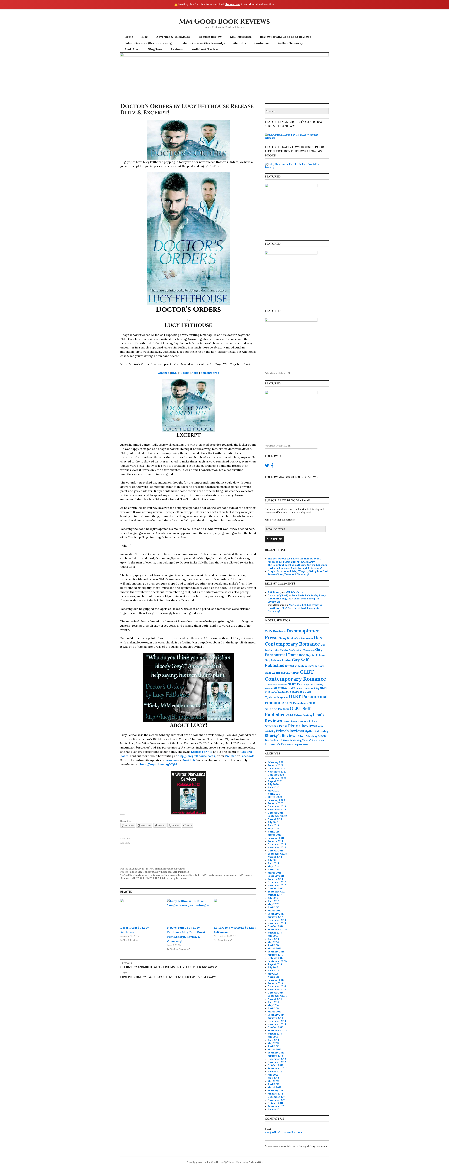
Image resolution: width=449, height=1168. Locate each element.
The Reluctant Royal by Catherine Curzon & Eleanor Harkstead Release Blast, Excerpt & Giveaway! (297, 566)
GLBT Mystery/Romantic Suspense (296, 690)
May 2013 (273, 1043)
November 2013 (277, 1024)
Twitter (230, 756)
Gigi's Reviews (316, 666)
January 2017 (275, 916)
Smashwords (210, 372)
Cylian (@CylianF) (278, 595)
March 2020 (275, 797)
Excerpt (149, 871)
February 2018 (276, 875)
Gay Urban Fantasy (296, 665)
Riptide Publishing (316, 731)
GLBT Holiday (311, 688)
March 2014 (274, 1011)
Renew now (232, 4)
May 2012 (273, 1081)
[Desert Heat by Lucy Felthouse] (141, 911)
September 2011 (277, 1106)
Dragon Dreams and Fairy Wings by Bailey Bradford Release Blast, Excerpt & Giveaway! (298, 573)
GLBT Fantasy (298, 684)
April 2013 (274, 1046)
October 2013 (275, 1027)
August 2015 (275, 964)
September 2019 (277, 815)
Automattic (255, 1162)
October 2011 (275, 1103)
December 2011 (277, 1096)
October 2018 (275, 850)
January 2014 (275, 1017)
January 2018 (275, 879)
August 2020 (275, 781)
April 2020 (274, 793)
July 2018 (273, 860)
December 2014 (277, 986)
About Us (239, 43)
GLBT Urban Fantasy (299, 715)
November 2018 (277, 847)
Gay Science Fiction (278, 660)
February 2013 (276, 1052)
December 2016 (277, 920)
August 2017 (275, 894)
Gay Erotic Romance (176, 875)
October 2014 (275, 992)
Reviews (177, 49)
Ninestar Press (276, 726)
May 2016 (273, 942)
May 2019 (273, 828)
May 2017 (273, 904)
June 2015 (273, 970)
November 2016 (277, 923)
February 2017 (276, 913)
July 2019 (273, 822)
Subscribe (274, 539)
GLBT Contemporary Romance (218, 875)
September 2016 (277, 929)
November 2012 (277, 1062)
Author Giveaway (290, 43)
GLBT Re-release (296, 703)
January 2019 (275, 841)
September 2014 (277, 995)
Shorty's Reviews (281, 735)
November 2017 (277, 885)
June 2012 (273, 1077)
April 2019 (274, 831)
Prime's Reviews (290, 731)
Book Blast (132, 49)
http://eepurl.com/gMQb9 (158, 764)
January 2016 (275, 954)
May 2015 (273, 973)
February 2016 (276, 951)
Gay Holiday (281, 650)
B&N (174, 372)
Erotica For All (201, 751)
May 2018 (273, 866)
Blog (144, 36)
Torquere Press (300, 744)
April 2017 (273, 907)
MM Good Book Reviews (224, 21)
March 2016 (274, 948)
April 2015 (273, 976)
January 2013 (275, 1055)
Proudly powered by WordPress (204, 1162)
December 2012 (277, 1059)
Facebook (247, 756)
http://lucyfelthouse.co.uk (196, 756)
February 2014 (276, 1014)
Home (129, 36)
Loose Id (287, 721)
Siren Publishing (292, 740)
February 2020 (276, 800)
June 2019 (273, 825)
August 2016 (275, 932)
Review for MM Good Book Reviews (285, 36)
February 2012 (276, 1090)
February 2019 (276, 838)
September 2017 (277, 891)
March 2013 (274, 1049)
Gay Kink (194, 875)
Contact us (261, 43)
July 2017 (273, 898)
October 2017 (275, 888)
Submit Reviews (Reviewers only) (148, 43)
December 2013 (277, 1021)
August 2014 (275, 999)
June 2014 (273, 1002)
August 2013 (275, 1033)
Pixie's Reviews (302, 725)
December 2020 (277, 768)
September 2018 (277, 853)
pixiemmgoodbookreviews (170, 868)
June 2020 (273, 787)
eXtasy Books (286, 638)
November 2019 (277, 809)
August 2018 (275, 856)
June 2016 (273, 939)
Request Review (210, 36)
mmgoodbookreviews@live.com (283, 1132)
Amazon (164, 372)
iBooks (184, 372)
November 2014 (277, 989)
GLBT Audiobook (275, 672)
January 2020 (275, 803)
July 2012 (273, 1074)
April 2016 (274, 945)
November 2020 (277, 771)
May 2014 (273, 1005)
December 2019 (277, 806)
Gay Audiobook (304, 638)
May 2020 (273, 790)
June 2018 (273, 863)
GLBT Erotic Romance (276, 684)
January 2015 (275, 983)
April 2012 (274, 1084)
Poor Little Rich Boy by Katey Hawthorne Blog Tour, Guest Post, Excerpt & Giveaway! (297, 598)
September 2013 (277, 1030)
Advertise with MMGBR (173, 36)
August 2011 (275, 1109)
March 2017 (274, 910)
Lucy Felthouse (178, 878)
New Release (310, 721)
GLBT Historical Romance (289, 688)
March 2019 (274, 834)
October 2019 (275, 812)
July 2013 (273, 1036)
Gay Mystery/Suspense (302, 650)
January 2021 (275, 765)
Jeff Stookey (275, 592)
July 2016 (273, 935)
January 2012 (275, 1093)
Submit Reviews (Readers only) (203, 43)
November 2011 (277, 1100)
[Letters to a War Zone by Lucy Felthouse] (235, 911)
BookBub (188, 760)
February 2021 (276, 762)
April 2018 (274, 869)
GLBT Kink (138, 878)
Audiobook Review (204, 49)
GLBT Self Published (157, 878)
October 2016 (275, 926)
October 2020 (276, 774)
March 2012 (274, 1087)
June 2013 (273, 1040)
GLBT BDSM (292, 672)
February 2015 (276, 980)
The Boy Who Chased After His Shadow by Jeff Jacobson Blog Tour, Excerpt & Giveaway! (294, 560)
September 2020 (277, 778)
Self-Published (180, 871)
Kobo (195, 372)
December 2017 (277, 882)
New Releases (163, 871)
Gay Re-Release (315, 655)
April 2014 (274, 1008)
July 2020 (273, 784)
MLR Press (297, 721)
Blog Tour (155, 49)
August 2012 (275, 1071)
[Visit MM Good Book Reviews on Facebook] (272, 466)
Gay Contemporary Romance (146, 875)
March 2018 (274, 872)
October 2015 (275, 957)
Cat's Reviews (275, 631)
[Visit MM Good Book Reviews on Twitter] (267, 466)
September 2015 (277, 961)
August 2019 (275, 819)
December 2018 (277, 844)
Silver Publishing (307, 736)
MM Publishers (241, 36)
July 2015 (273, 967)
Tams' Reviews (313, 740)
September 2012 (277, 1068)
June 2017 (273, 901)
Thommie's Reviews (279, 744)
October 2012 (275, 1065)
